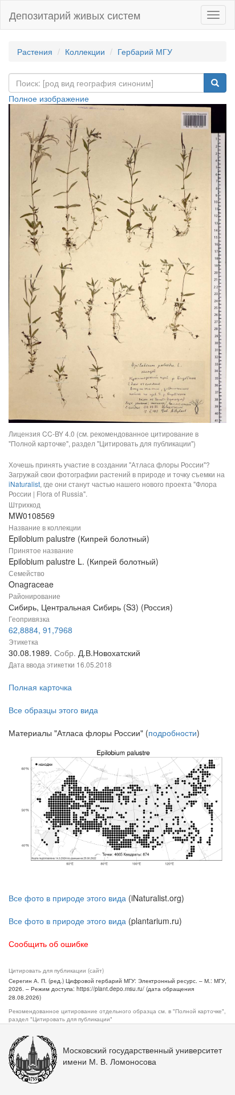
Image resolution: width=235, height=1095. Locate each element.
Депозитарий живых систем (74, 14)
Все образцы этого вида (53, 710)
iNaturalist (24, 484)
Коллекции (85, 51)
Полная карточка (40, 687)
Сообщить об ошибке (48, 943)
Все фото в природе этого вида (67, 898)
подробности (172, 732)
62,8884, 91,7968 (40, 630)
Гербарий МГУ (145, 51)
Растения (34, 51)
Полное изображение (49, 98)
